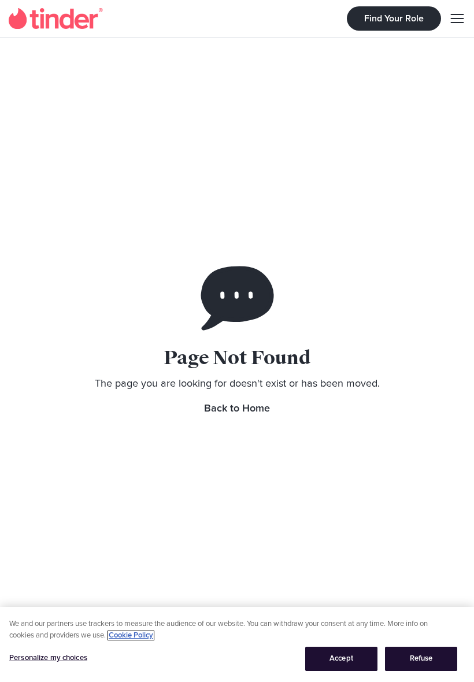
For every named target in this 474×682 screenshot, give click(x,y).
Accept (341, 658)
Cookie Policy (131, 635)
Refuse (421, 658)
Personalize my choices (48, 658)
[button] (453, 18)
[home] (56, 18)
